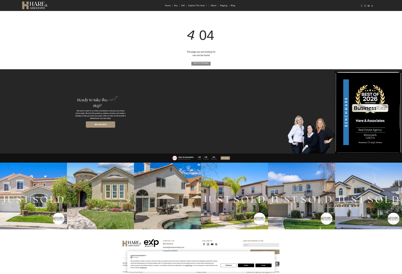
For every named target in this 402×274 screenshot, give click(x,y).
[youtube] (368, 6)
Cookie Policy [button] (188, 265)
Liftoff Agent (265, 272)
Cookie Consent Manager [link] (137, 255)
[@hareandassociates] (175, 158)
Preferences (228, 265)
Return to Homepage (201, 63)
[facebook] (361, 6)
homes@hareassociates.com (173, 247)
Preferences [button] (143, 267)
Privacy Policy (201, 272)
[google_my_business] (372, 6)
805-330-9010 (168, 244)
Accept (263, 265)
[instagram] (365, 6)
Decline (246, 265)
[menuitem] (168, 5)
